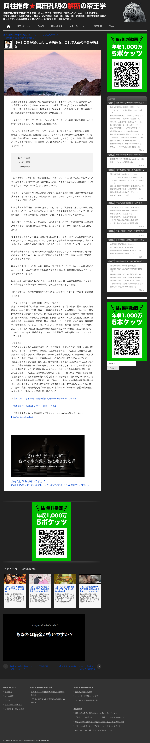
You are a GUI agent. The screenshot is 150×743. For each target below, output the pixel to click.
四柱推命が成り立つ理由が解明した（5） (125, 266)
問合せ (112, 26)
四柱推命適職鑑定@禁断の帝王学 (24, 740)
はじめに (8, 692)
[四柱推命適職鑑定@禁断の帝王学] (55, 9)
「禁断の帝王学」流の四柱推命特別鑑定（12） (127, 284)
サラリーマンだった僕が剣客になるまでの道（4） (126, 111)
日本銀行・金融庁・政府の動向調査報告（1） (126, 144)
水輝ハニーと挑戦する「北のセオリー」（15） (127, 122)
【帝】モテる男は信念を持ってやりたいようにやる (14, 589)
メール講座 (9, 696)
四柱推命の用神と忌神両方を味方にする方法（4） (126, 270)
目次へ (141, 150)
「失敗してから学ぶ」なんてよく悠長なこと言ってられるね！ (99, 717)
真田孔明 (98, 26)
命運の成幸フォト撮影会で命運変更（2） (125, 217)
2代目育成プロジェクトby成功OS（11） (124, 131)
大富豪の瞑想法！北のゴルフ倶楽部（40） (125, 119)
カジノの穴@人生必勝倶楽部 (86, 700)
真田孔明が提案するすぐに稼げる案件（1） (126, 189)
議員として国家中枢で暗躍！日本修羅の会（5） (127, 186)
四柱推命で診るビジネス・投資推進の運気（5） (127, 277)
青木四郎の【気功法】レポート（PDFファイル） (35, 406)
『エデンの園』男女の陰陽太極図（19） (124, 220)
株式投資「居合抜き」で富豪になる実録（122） (127, 115)
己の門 (41, 26)
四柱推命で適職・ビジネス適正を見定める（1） (127, 274)
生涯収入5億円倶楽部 (83, 692)
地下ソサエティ (24, 26)
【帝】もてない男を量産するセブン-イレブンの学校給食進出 (64, 589)
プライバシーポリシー (13, 705)
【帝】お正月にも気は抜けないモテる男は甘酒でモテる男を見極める (78, 667)
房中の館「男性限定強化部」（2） (122, 253)
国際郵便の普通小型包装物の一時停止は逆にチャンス (96, 713)
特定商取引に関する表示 (14, 709)
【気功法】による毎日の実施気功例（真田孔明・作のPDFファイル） (45, 398)
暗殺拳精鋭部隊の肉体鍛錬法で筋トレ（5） (126, 250)
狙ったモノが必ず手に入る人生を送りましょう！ (94, 730)
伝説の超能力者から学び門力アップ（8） (125, 192)
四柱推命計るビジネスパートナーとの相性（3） (127, 280)
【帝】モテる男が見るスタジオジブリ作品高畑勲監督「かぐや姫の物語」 (39, 589)
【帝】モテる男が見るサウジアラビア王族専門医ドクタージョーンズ (26, 667)
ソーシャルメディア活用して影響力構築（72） (127, 207)
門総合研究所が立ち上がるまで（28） (124, 174)
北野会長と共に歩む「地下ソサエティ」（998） (127, 137)
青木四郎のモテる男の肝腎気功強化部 (20, 38)
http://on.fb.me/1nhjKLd (22, 417)
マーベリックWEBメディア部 (86, 696)
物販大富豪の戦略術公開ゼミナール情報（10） (127, 134)
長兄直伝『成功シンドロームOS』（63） (125, 125)
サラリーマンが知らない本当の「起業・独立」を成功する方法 (99, 722)
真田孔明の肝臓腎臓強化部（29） (122, 244)
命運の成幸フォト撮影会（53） (121, 214)
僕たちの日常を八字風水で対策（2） (123, 287)
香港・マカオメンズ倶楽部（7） (122, 162)
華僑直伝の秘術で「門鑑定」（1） (122, 195)
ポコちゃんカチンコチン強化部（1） (123, 247)
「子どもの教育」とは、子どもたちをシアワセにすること (98, 726)
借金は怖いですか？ (78, 26)
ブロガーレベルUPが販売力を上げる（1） (125, 147)
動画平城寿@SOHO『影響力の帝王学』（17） (127, 210)
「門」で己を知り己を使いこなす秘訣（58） (126, 177)
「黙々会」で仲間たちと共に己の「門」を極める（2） (127, 182)
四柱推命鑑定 (56, 26)
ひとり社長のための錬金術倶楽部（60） (124, 223)
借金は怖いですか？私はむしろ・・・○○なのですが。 (31, 35)
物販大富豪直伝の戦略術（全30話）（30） (125, 107)
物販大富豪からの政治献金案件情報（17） (125, 140)
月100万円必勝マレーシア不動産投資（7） (125, 128)
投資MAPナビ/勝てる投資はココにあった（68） (127, 159)
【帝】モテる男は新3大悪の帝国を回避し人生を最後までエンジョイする (89, 589)
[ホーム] (8, 26)
